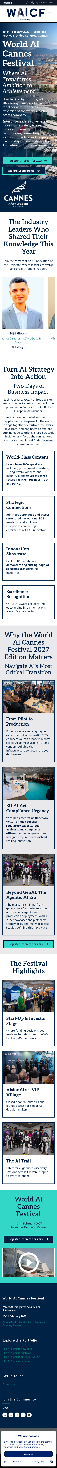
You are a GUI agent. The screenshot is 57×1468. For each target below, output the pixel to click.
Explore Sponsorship (21, 170)
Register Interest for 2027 (25, 160)
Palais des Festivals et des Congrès (23, 1322)
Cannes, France (11, 1325)
